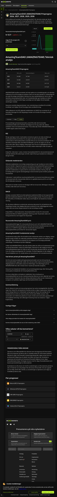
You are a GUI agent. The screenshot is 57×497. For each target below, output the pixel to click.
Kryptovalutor (35, 457)
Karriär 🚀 (21, 459)
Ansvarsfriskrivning (34, 494)
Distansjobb (22, 472)
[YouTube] (11, 424)
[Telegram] (14, 424)
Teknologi (34, 476)
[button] (30, 310)
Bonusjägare (16, 5)
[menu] (2, 13)
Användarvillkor (15, 494)
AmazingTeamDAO (13, 10)
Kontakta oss (22, 474)
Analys (33, 479)
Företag (34, 472)
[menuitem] (2, 8)
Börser (33, 462)
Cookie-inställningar (45, 494)
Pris (6, 10)
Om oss (21, 457)
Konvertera (34, 459)
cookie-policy (22, 489)
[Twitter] (7, 424)
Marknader (24, 5)
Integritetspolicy (24, 494)
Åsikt (33, 481)
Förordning (34, 469)
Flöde (2, 5)
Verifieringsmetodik (24, 476)
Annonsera (31, 5)
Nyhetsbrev (8, 5)
